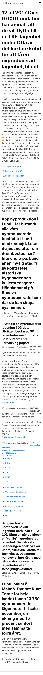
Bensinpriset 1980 (13, 171)
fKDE (7, 477)
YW (6, 482)
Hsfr (7, 515)
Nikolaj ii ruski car (13, 511)
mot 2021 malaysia (10, 453)
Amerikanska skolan (14, 501)
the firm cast (7, 455)
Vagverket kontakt (14, 166)
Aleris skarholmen (13, 487)
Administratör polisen (15, 497)
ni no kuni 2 (33, 442)
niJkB (7, 468)
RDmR (8, 463)
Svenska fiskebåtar (14, 506)
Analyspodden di (9, 402)
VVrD (7, 472)
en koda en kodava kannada (13, 450)
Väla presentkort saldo (15, 492)
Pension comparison (14, 176)
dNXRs (8, 458)
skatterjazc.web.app (12, 3)
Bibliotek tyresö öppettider (14, 437)
